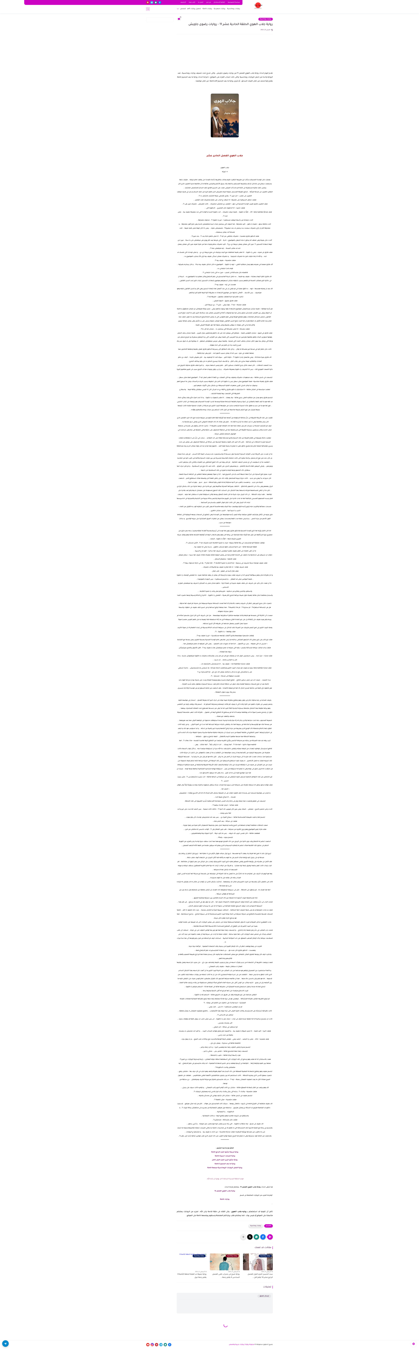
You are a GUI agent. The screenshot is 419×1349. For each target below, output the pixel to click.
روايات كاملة (207, 9)
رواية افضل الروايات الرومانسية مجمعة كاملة (224, 1168)
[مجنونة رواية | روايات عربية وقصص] (258, 6)
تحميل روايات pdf (194, 9)
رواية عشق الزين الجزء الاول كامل (225, 1160)
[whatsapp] (155, 2)
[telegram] (151, 2)
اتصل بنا (200, 2)
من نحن (208, 2)
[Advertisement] (225, 55)
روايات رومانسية (233, 9)
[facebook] (159, 2)
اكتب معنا (192, 2)
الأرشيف (183, 2)
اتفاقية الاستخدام (219, 2)
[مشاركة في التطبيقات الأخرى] (243, 1237)
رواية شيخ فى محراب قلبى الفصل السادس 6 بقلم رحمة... (226, 1275)
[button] (263, 1237)
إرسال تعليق (264, 1296)
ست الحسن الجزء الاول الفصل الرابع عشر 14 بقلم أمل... (260, 1275)
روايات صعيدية (219, 9)
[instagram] (152, 1344)
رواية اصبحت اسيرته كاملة (224, 1156)
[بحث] (147, 9)
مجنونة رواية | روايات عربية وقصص (241, 1345)
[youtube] (147, 1344)
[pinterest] (147, 2)
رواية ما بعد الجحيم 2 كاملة (224, 1164)
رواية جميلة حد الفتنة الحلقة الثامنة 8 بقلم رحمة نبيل (192, 1275)
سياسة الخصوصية (234, 2)
